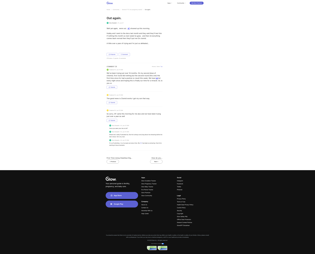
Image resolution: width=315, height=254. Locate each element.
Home (108, 9)
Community (116, 9)
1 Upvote (112, 87)
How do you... (157, 158)
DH (141, 143)
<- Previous (113, 161)
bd (157, 78)
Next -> (156, 161)
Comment (125, 54)
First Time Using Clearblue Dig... (119, 158)
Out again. (148, 9)
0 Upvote (112, 54)
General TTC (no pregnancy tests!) (132, 9)
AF (129, 28)
